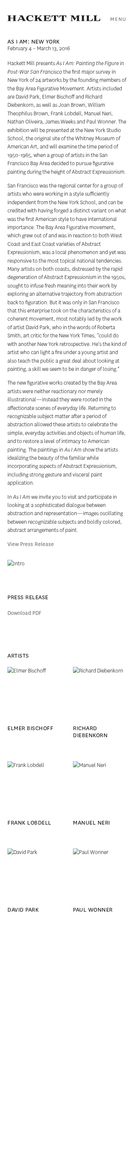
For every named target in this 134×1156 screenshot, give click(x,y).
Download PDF (24, 613)
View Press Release (30, 544)
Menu (118, 19)
